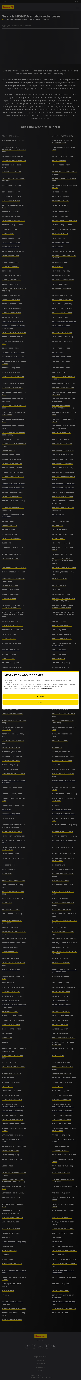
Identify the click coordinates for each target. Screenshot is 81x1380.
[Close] (77, 673)
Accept (41, 702)
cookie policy (47, 688)
